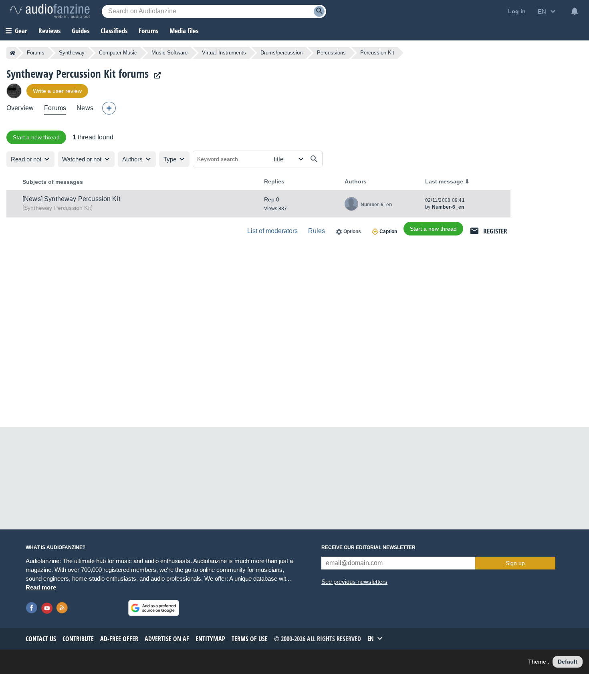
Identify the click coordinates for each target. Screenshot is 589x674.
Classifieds (114, 30)
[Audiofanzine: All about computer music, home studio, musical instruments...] (50, 11)
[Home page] (13, 53)
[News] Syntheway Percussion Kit (71, 198)
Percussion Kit (57, 208)
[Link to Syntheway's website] (155, 75)
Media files (183, 30)
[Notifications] (574, 11)
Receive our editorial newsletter (368, 547)
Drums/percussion (281, 53)
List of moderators (272, 230)
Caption (388, 231)
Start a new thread (36, 137)
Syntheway (72, 53)
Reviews (49, 30)
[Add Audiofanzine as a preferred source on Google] (153, 608)
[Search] (319, 11)
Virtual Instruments (224, 53)
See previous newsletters (354, 581)
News (85, 108)
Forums (35, 53)
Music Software (169, 53)
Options (352, 231)
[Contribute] (109, 108)
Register (495, 230)
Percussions (331, 53)
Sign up (515, 563)
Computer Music (118, 53)
